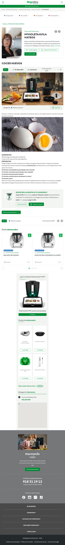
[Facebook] (24, 497)
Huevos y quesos (8, 250)
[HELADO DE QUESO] (17, 241)
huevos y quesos (36, 9)
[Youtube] (29, 497)
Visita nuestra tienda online (31, 6)
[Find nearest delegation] (3, 2)
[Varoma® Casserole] (40, 333)
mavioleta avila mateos (24, 9)
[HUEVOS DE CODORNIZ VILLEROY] (48, 241)
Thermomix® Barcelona (12, 9)
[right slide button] (61, 268)
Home (3, 9)
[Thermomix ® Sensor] (40, 361)
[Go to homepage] (32, 2)
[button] (62, 2)
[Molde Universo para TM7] (25, 361)
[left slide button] (3, 268)
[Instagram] (35, 497)
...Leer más (57, 46)
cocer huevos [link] (45, 9)
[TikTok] (41, 497)
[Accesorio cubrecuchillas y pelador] (25, 333)
